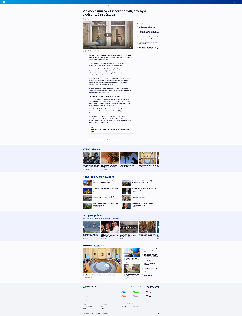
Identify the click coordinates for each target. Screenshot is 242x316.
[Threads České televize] (158, 287)
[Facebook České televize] (151, 287)
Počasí (124, 6)
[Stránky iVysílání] (149, 292)
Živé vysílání (85, 294)
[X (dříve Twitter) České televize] (156, 287)
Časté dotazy (103, 306)
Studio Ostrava (104, 298)
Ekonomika (118, 6)
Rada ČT (102, 300)
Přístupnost (105, 313)
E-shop (84, 304)
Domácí (103, 6)
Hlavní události (87, 6)
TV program (85, 292)
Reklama (103, 294)
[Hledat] (234, 2)
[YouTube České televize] (153, 287)
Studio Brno (103, 296)
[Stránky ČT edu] (148, 296)
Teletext (84, 298)
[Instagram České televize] (148, 287)
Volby (98, 6)
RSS (158, 313)
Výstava (118, 139)
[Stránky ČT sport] (136, 292)
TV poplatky (85, 296)
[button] (108, 35)
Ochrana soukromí (98, 313)
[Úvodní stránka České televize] (90, 287)
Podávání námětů (104, 304)
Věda (129, 6)
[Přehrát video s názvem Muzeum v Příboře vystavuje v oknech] (108, 35)
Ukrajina (94, 6)
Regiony (112, 6)
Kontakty (103, 308)
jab (83, 18)
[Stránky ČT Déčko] (124, 296)
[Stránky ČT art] (135, 296)
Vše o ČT (84, 308)
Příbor (113, 139)
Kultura (133, 6)
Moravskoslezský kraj (105, 139)
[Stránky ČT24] (124, 292)
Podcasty (139, 6)
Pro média (103, 292)
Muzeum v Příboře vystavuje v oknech (90, 50)
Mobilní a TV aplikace (87, 306)
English (92, 313)
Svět (108, 6)
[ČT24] (4, 2)
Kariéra (102, 302)
